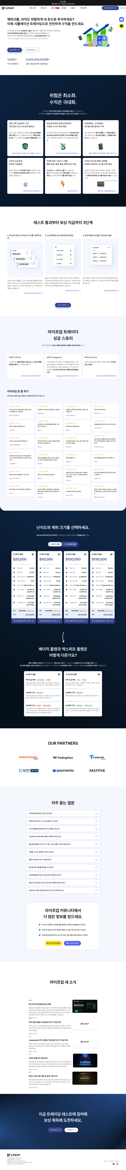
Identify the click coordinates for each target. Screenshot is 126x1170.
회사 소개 (43, 8)
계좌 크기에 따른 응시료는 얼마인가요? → (67, 153)
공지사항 (63, 8)
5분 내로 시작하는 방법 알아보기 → (33, 293)
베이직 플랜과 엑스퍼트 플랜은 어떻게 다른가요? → (103, 153)
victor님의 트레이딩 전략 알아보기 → (106, 376)
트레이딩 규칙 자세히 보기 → (73, 290)
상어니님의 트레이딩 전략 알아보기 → (31, 376)
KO (122, 8)
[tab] (55, 544)
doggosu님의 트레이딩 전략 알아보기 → (67, 376)
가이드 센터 (83, 8)
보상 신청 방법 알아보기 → (111, 290)
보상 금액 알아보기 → (73, 191)
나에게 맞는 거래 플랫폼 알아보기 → (107, 191)
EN (125, 8)
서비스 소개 (32, 8)
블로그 (73, 8)
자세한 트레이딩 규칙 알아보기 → (32, 191)
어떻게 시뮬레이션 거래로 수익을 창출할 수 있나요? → (27, 153)
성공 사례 (53, 8)
